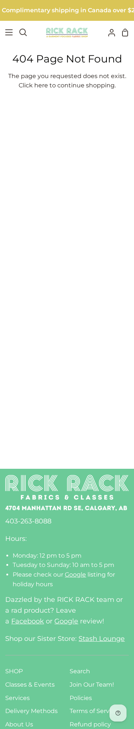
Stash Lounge (102, 639)
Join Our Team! (92, 684)
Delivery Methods (31, 711)
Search (80, 671)
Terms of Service (94, 711)
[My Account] (108, 32)
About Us (19, 724)
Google (75, 574)
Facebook (27, 621)
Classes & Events (30, 684)
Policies (81, 697)
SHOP (14, 671)
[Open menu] (6, 32)
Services (17, 697)
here (41, 85)
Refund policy (90, 724)
